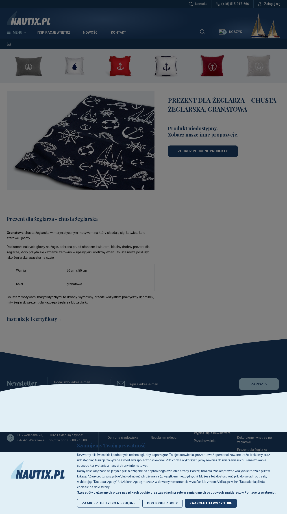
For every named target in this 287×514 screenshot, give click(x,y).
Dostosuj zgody (162, 503)
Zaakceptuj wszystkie (210, 503)
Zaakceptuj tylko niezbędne (108, 503)
